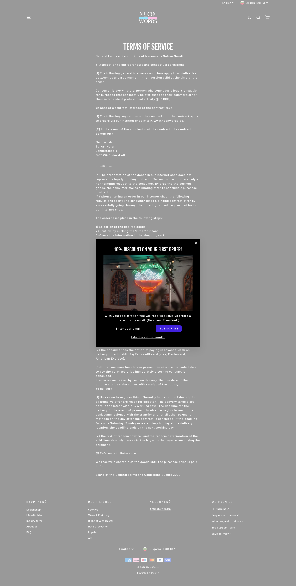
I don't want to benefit (148, 337)
